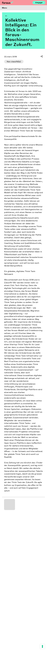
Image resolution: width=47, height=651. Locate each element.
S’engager (39, 3)
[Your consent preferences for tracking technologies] (42, 646)
